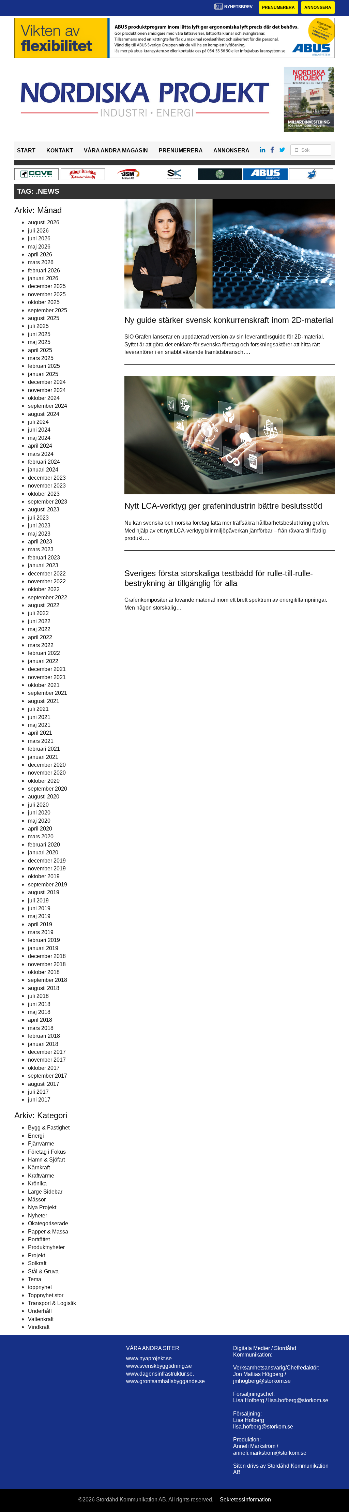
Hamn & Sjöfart (46, 1160)
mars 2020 (41, 836)
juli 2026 (38, 231)
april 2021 (40, 733)
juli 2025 (38, 326)
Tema (34, 1279)
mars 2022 (41, 645)
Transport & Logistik (52, 1303)
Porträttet (39, 1239)
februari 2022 (44, 653)
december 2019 (47, 861)
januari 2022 (43, 661)
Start (26, 150)
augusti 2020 (43, 796)
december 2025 (47, 286)
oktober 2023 (44, 494)
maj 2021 (39, 725)
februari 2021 (44, 749)
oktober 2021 (44, 685)
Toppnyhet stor (45, 1295)
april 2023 (40, 541)
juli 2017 (38, 1092)
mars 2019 (41, 932)
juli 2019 (38, 900)
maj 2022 (39, 629)
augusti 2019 (43, 892)
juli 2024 (38, 422)
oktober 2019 (44, 876)
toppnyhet (40, 1287)
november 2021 (47, 677)
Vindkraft (38, 1327)
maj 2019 (39, 916)
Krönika (37, 1183)
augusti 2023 (43, 509)
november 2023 (47, 486)
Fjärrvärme (41, 1144)
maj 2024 (39, 438)
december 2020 (47, 765)
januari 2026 (43, 278)
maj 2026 (39, 247)
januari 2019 (43, 948)
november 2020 (47, 773)
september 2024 (47, 406)
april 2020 (40, 829)
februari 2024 (44, 462)
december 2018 (47, 956)
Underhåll (40, 1311)
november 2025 (47, 294)
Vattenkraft (41, 1319)
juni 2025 (39, 334)
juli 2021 (38, 709)
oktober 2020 (44, 781)
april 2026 (40, 254)
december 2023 (47, 478)
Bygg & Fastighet (49, 1128)
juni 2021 (39, 717)
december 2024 (47, 382)
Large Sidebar (45, 1192)
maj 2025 (39, 342)
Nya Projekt (42, 1207)
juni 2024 (39, 430)
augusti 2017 (43, 1084)
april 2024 (40, 446)
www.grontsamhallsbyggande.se (165, 1381)
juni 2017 (39, 1100)
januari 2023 (43, 565)
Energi (36, 1136)
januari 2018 (43, 1044)
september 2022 (47, 597)
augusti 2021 (43, 701)
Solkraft (37, 1263)
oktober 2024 (44, 398)
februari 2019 (44, 940)
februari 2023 (44, 557)
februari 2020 (44, 845)
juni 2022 (39, 621)
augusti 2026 (43, 222)
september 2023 (47, 502)
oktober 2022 (44, 589)
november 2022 (47, 581)
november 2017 (47, 1060)
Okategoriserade (48, 1223)
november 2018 (47, 964)
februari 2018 (44, 1036)
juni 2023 (39, 525)
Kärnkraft (39, 1167)
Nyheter (37, 1215)
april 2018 (40, 1020)
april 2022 (40, 637)
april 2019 (40, 924)
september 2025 (47, 310)
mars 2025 (41, 358)
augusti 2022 (43, 605)
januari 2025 (43, 374)
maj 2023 (39, 534)
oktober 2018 (44, 972)
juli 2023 (38, 518)
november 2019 (47, 868)
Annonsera (317, 7)
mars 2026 (41, 262)
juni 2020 (39, 812)
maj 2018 (39, 1012)
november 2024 (47, 390)
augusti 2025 (43, 318)
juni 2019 (39, 908)
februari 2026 (44, 270)
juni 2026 (39, 238)
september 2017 (47, 1076)
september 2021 (47, 693)
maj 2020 (39, 821)
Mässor (37, 1199)
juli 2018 (38, 996)
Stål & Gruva (43, 1271)
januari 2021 (43, 757)
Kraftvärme (41, 1176)
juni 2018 (39, 1004)
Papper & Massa (48, 1231)
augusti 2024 (43, 414)
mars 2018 (41, 1028)
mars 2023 (41, 549)
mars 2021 (41, 741)
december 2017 (47, 1052)
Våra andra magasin (116, 150)
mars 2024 (41, 454)
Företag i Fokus (47, 1152)
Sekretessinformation (245, 1499)
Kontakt (59, 150)
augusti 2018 (43, 988)
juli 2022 (38, 613)
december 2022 (47, 574)
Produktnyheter (46, 1247)
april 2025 (40, 350)
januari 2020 (43, 852)
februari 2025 (44, 366)
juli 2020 (38, 805)
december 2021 (47, 669)
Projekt (36, 1255)
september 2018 (47, 980)
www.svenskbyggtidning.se (159, 1366)
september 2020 (47, 789)
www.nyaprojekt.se (149, 1358)
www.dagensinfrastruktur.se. (160, 1374)
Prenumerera (278, 7)
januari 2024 (43, 470)
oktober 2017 (44, 1068)
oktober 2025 (44, 302)
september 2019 (47, 884)
